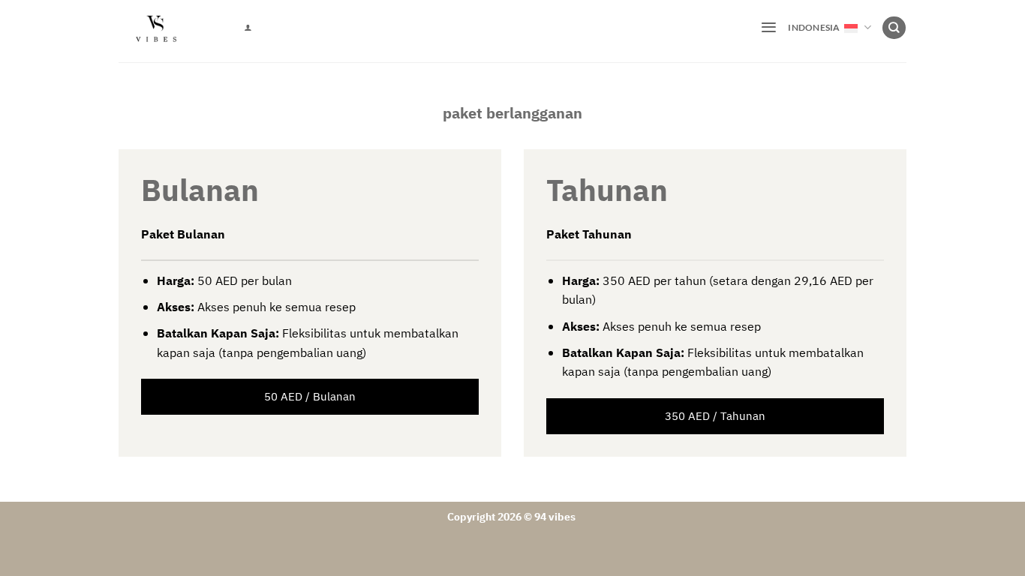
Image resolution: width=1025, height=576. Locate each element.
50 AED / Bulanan (310, 396)
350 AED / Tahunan (715, 416)
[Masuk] (247, 28)
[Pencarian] (893, 28)
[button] (768, 27)
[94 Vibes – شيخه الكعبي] (170, 31)
